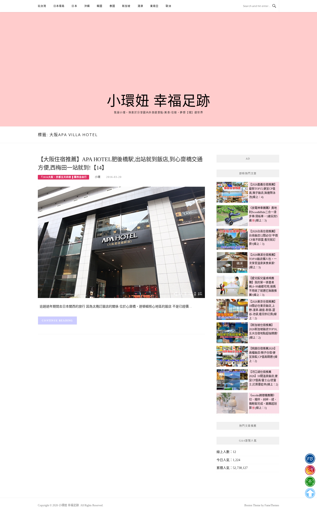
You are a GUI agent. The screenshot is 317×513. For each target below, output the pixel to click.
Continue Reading (57, 320)
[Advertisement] (158, 58)
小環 (97, 177)
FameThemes (272, 505)
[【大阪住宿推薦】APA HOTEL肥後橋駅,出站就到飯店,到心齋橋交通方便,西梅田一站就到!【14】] (121, 242)
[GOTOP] (310, 493)
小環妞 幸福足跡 (158, 101)
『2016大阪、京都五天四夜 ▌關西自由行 (63, 177)
